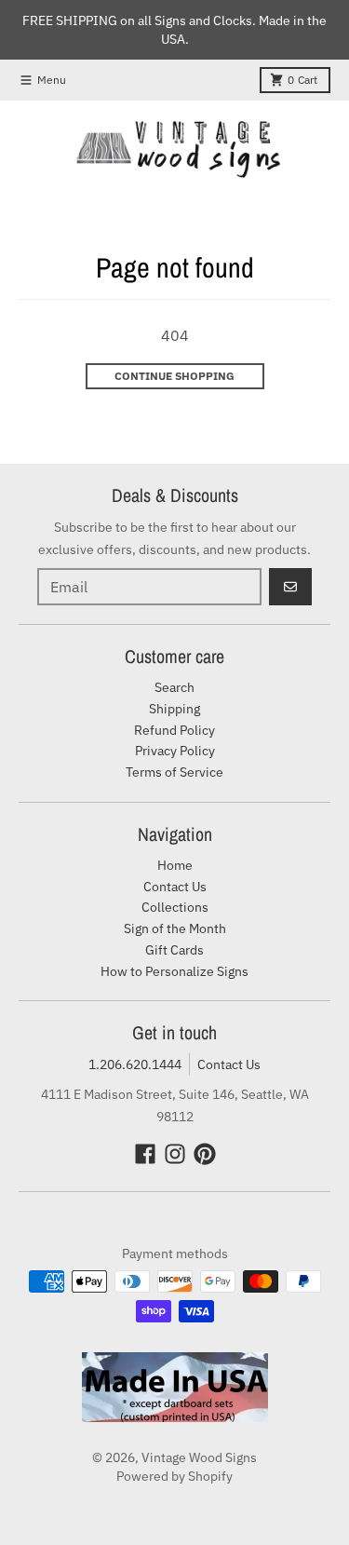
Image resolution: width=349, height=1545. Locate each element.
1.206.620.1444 (134, 1064)
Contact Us (229, 1064)
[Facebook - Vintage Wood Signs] (145, 1154)
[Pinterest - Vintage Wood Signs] (205, 1154)
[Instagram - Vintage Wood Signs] (175, 1154)
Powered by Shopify (174, 1476)
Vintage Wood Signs (199, 1457)
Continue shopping (174, 376)
